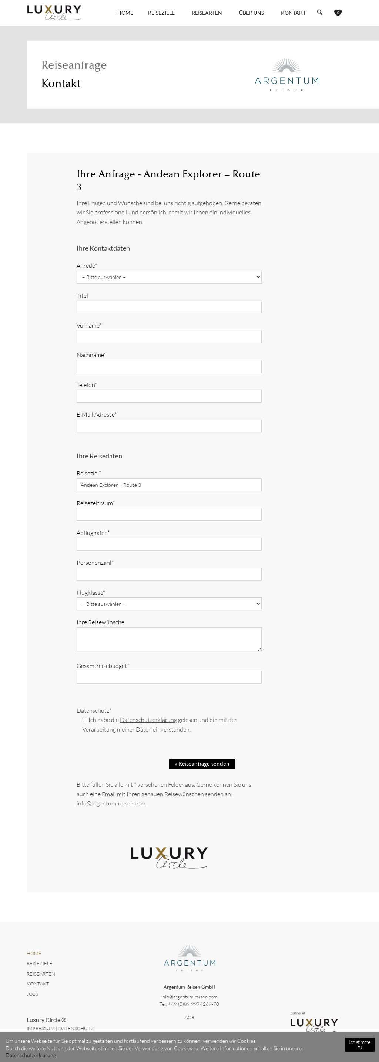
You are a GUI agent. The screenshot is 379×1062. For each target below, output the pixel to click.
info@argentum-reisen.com (111, 803)
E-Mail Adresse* (97, 414)
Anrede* (87, 265)
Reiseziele (40, 963)
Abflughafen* (93, 532)
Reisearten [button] (207, 13)
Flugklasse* (91, 592)
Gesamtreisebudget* (103, 665)
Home (125, 13)
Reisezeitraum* (96, 503)
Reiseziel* (89, 473)
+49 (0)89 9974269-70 (193, 1004)
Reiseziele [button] (161, 13)
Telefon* (87, 385)
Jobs (32, 994)
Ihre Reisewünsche (100, 622)
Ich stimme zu (359, 1044)
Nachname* (91, 355)
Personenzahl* (95, 562)
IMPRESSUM (41, 1028)
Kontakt (293, 13)
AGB (189, 1017)
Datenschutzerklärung (148, 719)
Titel (82, 295)
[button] (319, 12)
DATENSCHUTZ (76, 1028)
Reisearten (41, 974)
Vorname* (89, 325)
